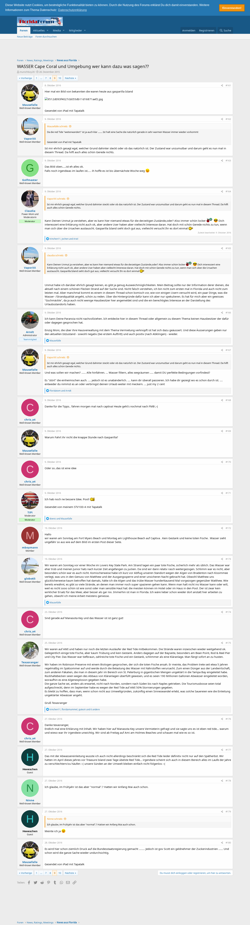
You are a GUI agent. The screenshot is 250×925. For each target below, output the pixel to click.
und (60, 390)
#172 (228, 528)
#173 (228, 559)
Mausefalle (30, 105)
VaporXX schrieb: (56, 198)
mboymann (30, 547)
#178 (228, 780)
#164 (228, 191)
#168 (228, 400)
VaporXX (30, 138)
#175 (228, 642)
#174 (228, 612)
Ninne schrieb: (55, 818)
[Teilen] (222, 86)
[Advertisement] (125, 49)
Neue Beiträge (25, 36)
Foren (24, 30)
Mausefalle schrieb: (57, 126)
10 (59, 78)
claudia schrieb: (55, 255)
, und (64, 238)
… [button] (41, 78)
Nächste (69, 78)
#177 (228, 749)
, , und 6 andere (75, 709)
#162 (228, 119)
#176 (228, 718)
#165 (228, 248)
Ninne (30, 800)
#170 (228, 462)
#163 (228, 160)
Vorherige (26, 78)
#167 (228, 350)
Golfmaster (30, 180)
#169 (228, 431)
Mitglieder (75, 30)
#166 (228, 312)
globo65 (30, 578)
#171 (228, 493)
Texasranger (30, 662)
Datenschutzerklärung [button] (72, 10)
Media (57, 30)
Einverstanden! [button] (231, 7)
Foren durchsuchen (46, 36)
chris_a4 (30, 419)
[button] (47, 30)
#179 (228, 811)
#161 (228, 85)
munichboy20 (27, 71)
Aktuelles (39, 30)
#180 (228, 842)
